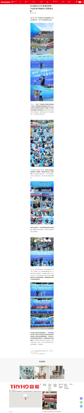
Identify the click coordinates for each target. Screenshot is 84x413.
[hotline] (81, 406)
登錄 (80, 2)
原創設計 (49, 386)
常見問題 (63, 2)
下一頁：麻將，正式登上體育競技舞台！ (38, 353)
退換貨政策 (66, 386)
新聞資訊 (41, 2)
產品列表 (44, 385)
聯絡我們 (69, 2)
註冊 (83, 2)
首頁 (20, 2)
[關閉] (27, 395)
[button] (25, 399)
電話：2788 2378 (12, 390)
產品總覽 (44, 384)
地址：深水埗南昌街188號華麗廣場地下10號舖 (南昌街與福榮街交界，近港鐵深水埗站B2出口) (25, 391)
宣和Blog (47, 2)
